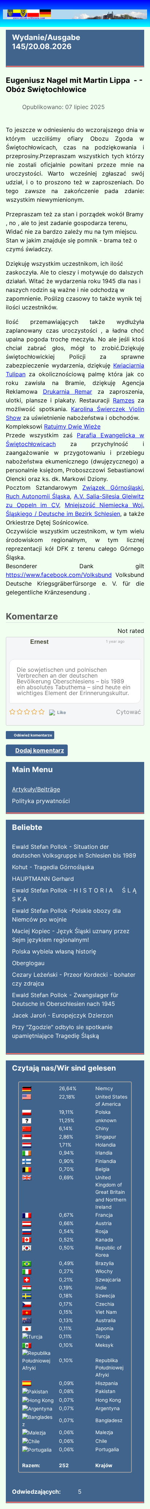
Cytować (128, 711)
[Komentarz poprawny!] (129, 641)
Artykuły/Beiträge (36, 789)
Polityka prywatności (41, 800)
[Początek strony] (137, 1495)
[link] (67, 391)
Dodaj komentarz (39, 750)
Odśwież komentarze (33, 735)
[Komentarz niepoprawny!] (136, 641)
